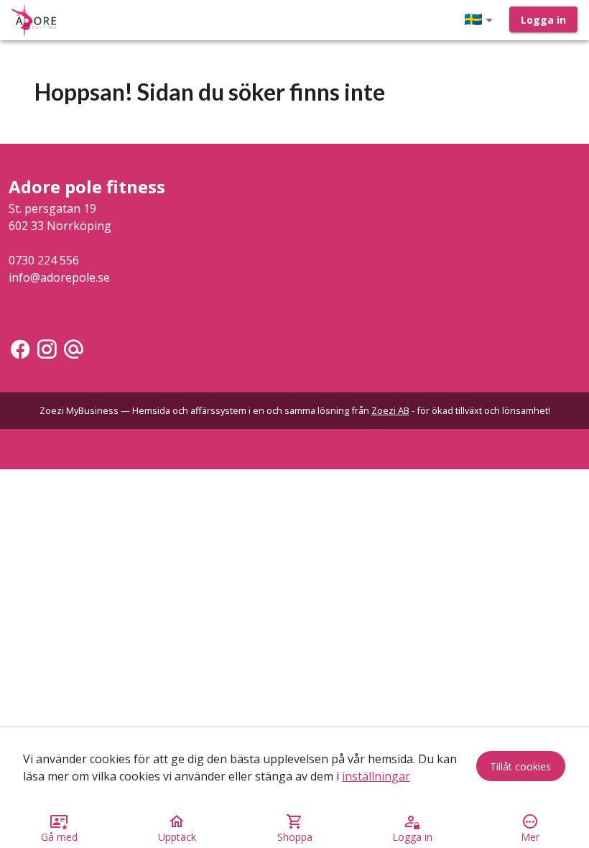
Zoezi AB (390, 410)
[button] (481, 20)
